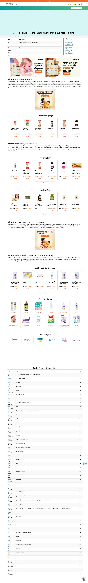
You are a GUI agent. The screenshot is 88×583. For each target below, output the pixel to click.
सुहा (8, 532)
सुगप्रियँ (9, 419)
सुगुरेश (9, 528)
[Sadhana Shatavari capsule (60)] (52, 197)
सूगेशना (9, 459)
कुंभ (19, 55)
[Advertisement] (44, 19)
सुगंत (9, 402)
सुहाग (9, 536)
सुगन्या (9, 415)
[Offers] (65, 4)
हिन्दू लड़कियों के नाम (69, 44)
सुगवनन (9, 455)
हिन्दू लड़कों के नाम (68, 42)
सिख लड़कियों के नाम (69, 53)
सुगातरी (9, 378)
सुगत (9, 427)
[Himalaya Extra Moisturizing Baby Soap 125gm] (64, 275)
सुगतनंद (9, 435)
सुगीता (9, 484)
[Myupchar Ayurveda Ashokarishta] (39, 197)
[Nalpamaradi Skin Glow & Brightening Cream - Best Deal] (15, 197)
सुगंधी (9, 394)
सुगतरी (9, 443)
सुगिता (9, 488)
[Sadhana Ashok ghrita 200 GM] (64, 197)
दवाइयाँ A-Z (36, 8)
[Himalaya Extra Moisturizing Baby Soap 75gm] (76, 275)
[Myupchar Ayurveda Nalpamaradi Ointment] (27, 197)
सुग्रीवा (9, 500)
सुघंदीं (9, 467)
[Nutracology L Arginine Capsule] (76, 122)
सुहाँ (8, 548)
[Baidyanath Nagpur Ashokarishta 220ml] (52, 122)
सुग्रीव (9, 496)
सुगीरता (9, 479)
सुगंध (9, 386)
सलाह (7, 8)
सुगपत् (9, 423)
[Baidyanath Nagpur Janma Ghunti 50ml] (40, 122)
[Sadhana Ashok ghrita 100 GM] (15, 122)
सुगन (9, 382)
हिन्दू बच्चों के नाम (68, 41)
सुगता (9, 431)
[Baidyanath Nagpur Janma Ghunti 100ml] (64, 122)
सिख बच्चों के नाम (68, 50)
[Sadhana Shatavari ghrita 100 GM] (27, 122)
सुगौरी (9, 451)
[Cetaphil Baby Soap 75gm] (39, 275)
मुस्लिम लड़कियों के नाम (69, 49)
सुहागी (9, 540)
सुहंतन (9, 565)
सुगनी (9, 398)
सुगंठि (9, 411)
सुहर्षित (9, 573)
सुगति (9, 439)
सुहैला (9, 544)
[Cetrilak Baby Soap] (27, 275)
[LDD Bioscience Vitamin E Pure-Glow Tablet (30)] (76, 165)
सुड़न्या (9, 374)
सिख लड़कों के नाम (68, 52)
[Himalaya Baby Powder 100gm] (52, 275)
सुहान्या (9, 569)
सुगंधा (9, 390)
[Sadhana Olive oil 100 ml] (15, 165)
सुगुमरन (9, 512)
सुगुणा (9, 516)
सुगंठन (9, 406)
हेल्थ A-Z (45, 8)
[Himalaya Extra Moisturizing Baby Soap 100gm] (15, 275)
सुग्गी (9, 463)
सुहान (9, 552)
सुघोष (9, 471)
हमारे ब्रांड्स (27, 8)
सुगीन (9, 475)
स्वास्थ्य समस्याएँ (16, 8)
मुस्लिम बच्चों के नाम (69, 45)
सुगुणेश (9, 520)
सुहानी (9, 557)
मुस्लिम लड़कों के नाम (69, 47)
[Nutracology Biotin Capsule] (64, 165)
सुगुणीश (9, 524)
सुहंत (9, 561)
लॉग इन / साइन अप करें (76, 8)
